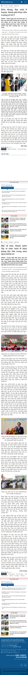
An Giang (17, 575)
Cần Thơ (11, 575)
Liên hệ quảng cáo (20, 659)
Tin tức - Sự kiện (8, 6)
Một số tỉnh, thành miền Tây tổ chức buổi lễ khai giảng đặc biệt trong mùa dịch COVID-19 (13, 211)
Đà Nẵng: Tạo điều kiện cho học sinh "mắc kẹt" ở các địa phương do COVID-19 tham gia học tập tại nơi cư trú (14, 589)
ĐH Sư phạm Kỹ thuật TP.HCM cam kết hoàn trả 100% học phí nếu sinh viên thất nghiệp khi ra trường (18, 225)
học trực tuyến (19, 574)
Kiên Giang (4, 150)
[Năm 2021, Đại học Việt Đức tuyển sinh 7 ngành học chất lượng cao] (5, 231)
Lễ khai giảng (11, 574)
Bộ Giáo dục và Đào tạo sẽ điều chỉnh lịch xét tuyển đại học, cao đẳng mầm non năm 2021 (17, 219)
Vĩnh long (22, 575)
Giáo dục (16, 6)
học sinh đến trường (22, 149)
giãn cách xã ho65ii (12, 149)
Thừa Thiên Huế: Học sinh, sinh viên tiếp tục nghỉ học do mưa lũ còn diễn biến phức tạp (18, 236)
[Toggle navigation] (25, 2)
